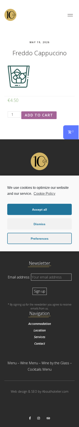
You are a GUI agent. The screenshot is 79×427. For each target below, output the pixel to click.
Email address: (19, 277)
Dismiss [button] (39, 224)
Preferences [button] (39, 238)
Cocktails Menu (40, 369)
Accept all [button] (39, 209)
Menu (12, 363)
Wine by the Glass (55, 363)
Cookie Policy (44, 193)
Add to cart (39, 115)
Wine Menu (29, 363)
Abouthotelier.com (55, 391)
